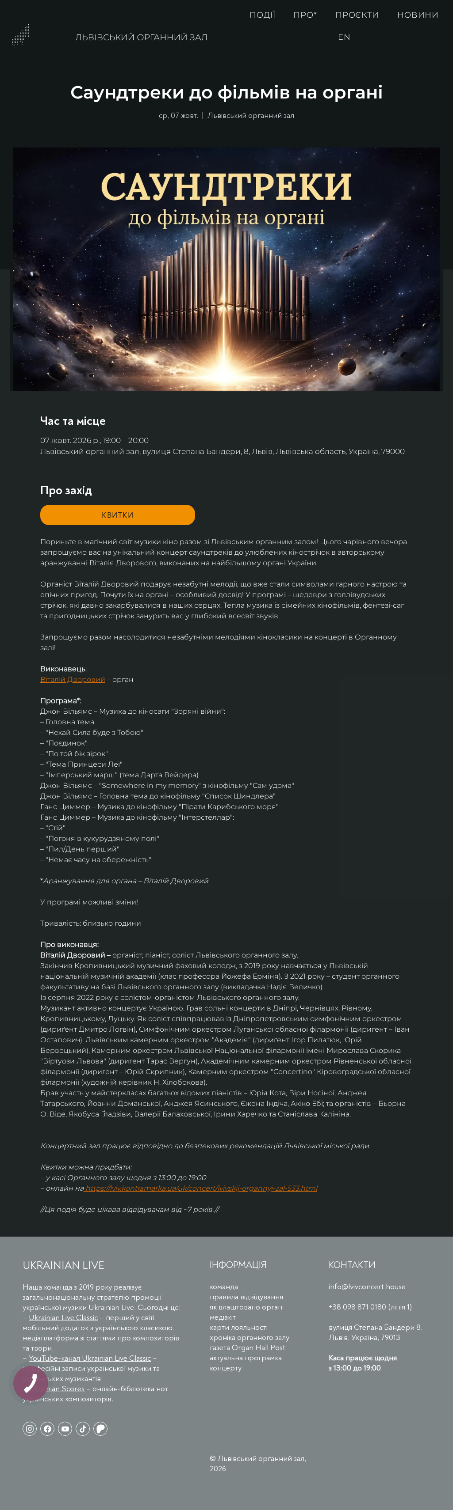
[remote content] (117, 515)
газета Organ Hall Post (247, 1348)
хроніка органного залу (249, 1337)
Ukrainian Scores (56, 1389)
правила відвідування (246, 1297)
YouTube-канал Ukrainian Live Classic (90, 1358)
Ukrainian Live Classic (63, 1318)
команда (224, 1287)
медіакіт (223, 1317)
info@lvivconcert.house (367, 1287)
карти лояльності (239, 1327)
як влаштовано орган (246, 1307)
